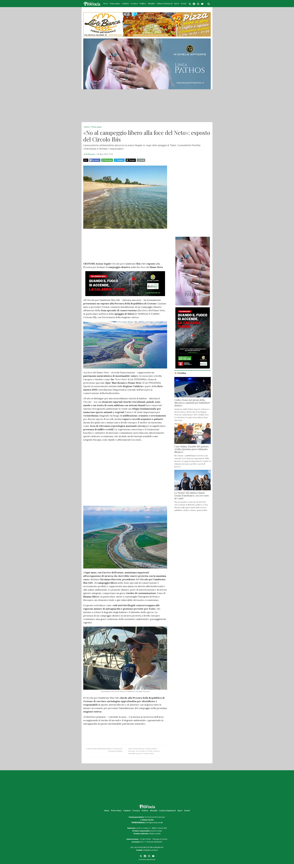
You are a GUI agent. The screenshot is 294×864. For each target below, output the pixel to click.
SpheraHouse (151, 859)
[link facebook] (194, 3)
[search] (209, 3)
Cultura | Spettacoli (164, 3)
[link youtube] (202, 3)
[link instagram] (198, 3)
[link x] (190, 3)
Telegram (120, 160)
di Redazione (89, 154)
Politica (143, 3)
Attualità (151, 3)
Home (86, 127)
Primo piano (115, 3)
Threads (132, 160)
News (105, 3)
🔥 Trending (180, 373)
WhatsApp (108, 160)
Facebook (95, 160)
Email (142, 160)
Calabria (125, 3)
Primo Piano (116, 810)
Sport (176, 3)
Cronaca (134, 3)
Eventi (183, 3)
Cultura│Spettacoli (167, 810)
